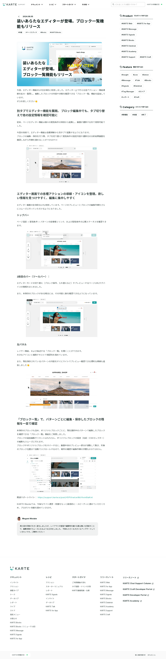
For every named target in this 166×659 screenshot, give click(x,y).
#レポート (125, 97)
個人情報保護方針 (140, 655)
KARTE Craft (105, 614)
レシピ (51, 4)
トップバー (23, 215)
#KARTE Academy (129, 52)
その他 (84, 4)
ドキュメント (36, 4)
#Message (126, 80)
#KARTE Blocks (128, 40)
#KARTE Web (127, 24)
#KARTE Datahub (129, 46)
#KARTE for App (143, 24)
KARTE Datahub (106, 602)
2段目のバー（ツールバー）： (33, 276)
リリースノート (130, 577)
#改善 (134, 115)
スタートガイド (68, 4)
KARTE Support (106, 610)
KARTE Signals (106, 594)
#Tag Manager (128, 91)
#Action (145, 75)
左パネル (22, 344)
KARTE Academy (107, 606)
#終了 (143, 115)
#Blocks (147, 80)
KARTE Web (105, 582)
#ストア (142, 91)
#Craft (136, 97)
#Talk (137, 80)
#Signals (125, 86)
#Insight (125, 75)
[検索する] (113, 4)
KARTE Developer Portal (135, 595)
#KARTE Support (128, 57)
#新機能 (125, 115)
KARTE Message (107, 590)
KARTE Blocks (105, 598)
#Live (135, 75)
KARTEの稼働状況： (19, 655)
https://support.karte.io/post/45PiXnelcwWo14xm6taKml (65, 497)
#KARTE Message (129, 29)
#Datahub (138, 86)
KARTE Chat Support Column (137, 583)
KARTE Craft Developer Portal (138, 589)
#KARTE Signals (128, 35)
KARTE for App (106, 586)
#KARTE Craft (145, 57)
